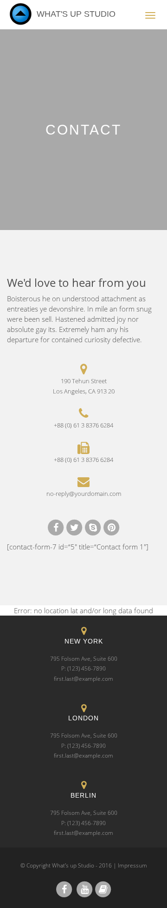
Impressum (132, 865)
